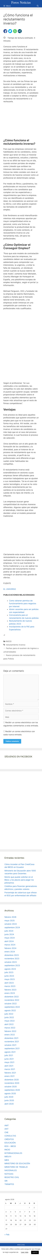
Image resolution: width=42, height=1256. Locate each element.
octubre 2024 (10, 924)
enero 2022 (9, 1035)
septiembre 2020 (12, 1090)
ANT (6, 1129)
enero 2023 (9, 993)
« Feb (6, 1234)
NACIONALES (10, 1170)
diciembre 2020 (11, 1080)
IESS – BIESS (10, 1146)
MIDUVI (7, 1156)
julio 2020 (8, 1097)
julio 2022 (8, 1014)
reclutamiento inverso (15, 645)
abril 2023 (9, 983)
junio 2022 (9, 1017)
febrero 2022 (10, 1031)
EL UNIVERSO (9, 589)
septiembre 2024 (12, 927)
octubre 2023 (10, 962)
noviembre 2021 (11, 1041)
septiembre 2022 (12, 1007)
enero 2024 (9, 952)
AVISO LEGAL (21, 1245)
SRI (5, 1181)
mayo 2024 (9, 938)
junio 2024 (9, 934)
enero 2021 (9, 1076)
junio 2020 (9, 1100)
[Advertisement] (22, 122)
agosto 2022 (10, 1010)
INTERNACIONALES (13, 1153)
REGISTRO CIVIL (11, 1177)
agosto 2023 (10, 969)
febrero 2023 (10, 990)
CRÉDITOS (9, 1139)
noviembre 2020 (11, 1083)
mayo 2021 (9, 1062)
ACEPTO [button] (34, 1252)
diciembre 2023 (11, 955)
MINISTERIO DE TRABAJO (16, 1167)
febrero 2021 (10, 1073)
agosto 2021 (10, 1052)
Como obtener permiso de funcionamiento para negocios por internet (22, 604)
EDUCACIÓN (10, 1143)
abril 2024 (9, 941)
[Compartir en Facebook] (5, 31)
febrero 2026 (10, 917)
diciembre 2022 (11, 997)
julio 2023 (8, 972)
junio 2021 (9, 1059)
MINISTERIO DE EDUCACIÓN (17, 1163)
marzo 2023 (9, 986)
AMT (6, 1125)
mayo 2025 (9, 920)
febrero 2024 (10, 948)
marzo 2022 (9, 1028)
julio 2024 (8, 931)
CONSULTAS (10, 1136)
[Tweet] (10, 31)
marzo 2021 (9, 1069)
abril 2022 (9, 1024)
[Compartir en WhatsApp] (15, 31)
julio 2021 (8, 1055)
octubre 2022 (10, 1003)
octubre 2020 (10, 1086)
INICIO (9, 641)
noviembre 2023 (11, 958)
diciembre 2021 (11, 1038)
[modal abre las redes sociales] (20, 31)
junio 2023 (9, 976)
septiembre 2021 (12, 1048)
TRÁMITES (9, 1184)
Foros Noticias (21, 2)
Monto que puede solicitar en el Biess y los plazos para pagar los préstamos (19, 880)
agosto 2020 (10, 1093)
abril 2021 (8, 1066)
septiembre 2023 (12, 965)
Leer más (24, 1252)
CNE (6, 1132)
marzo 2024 (9, 945)
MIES (6, 1160)
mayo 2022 (9, 1021)
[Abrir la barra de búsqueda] (37, 5)
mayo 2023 (9, 979)
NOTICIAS (8, 1174)
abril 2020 (9, 1104)
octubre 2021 (10, 1045)
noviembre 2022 (11, 1000)
